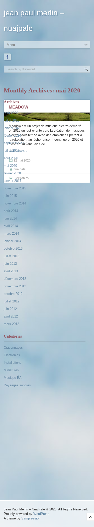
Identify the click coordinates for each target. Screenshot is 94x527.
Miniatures (11, 370)
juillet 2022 (11, 150)
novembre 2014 (15, 203)
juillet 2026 (11, 120)
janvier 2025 (12, 128)
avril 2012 (11, 316)
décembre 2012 (15, 279)
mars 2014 (11, 233)
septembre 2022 (15, 143)
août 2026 (11, 113)
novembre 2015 (15, 188)
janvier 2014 (12, 241)
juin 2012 (10, 309)
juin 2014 (10, 218)
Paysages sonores (17, 385)
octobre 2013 (13, 248)
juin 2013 (10, 264)
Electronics (12, 355)
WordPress (41, 514)
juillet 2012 (11, 301)
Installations (12, 362)
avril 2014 (11, 226)
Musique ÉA (13, 378)
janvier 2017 (12, 181)
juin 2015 (10, 196)
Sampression (30, 518)
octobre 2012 (13, 294)
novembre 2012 (15, 286)
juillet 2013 (11, 256)
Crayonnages (13, 347)
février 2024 (12, 135)
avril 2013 (11, 271)
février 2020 (12, 173)
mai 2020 (10, 166)
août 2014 (11, 211)
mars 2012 (11, 324)
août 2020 (11, 158)
